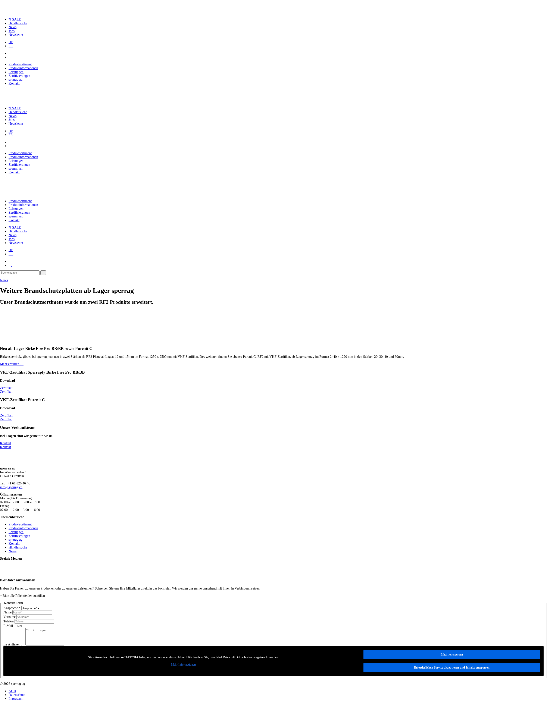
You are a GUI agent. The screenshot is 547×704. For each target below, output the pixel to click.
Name (7, 612)
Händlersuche (18, 23)
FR (11, 46)
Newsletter (16, 35)
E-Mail (8, 626)
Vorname (9, 617)
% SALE (15, 19)
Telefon (9, 621)
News (12, 27)
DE (11, 42)
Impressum (16, 698)
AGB (12, 691)
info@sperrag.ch (11, 487)
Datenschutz (17, 695)
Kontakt (14, 83)
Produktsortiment (20, 64)
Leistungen (16, 72)
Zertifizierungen (19, 76)
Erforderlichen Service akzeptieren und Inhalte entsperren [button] (452, 667)
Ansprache (12, 608)
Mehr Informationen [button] (183, 664)
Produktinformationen (23, 68)
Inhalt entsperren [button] (452, 654)
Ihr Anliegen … (14, 644)
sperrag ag (15, 79)
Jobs (12, 31)
